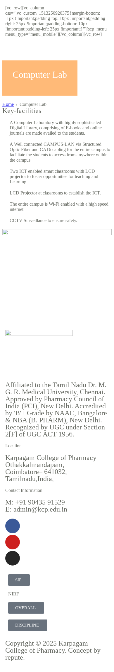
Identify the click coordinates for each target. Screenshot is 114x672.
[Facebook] (12, 526)
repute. (15, 657)
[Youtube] (12, 542)
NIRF (13, 593)
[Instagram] (12, 558)
